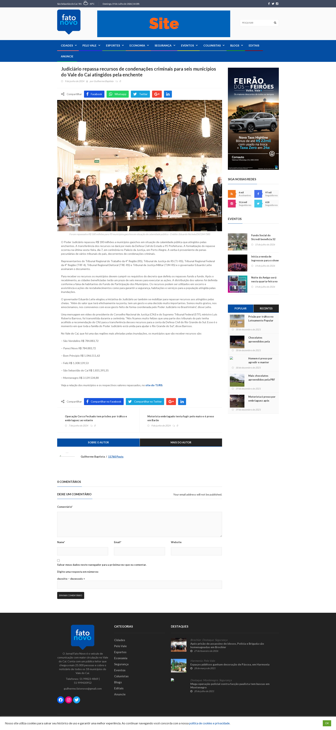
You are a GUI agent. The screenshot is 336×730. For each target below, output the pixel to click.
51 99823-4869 (89, 678)
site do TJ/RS (153, 385)
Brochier (195, 640)
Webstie (176, 542)
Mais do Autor (181, 442)
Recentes (266, 308)
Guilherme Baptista (103, 81)
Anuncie (67, 56)
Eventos (187, 45)
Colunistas (212, 45)
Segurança (163, 45)
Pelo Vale (89, 45)
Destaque (208, 640)
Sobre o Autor (98, 442)
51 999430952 (83, 682)
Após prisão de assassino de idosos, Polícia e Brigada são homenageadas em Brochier (227, 645)
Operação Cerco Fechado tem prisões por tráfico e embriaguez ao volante (96, 418)
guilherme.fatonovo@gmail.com (83, 688)
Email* (117, 542)
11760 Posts (115, 456)
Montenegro (210, 680)
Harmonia (196, 660)
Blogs (234, 45)
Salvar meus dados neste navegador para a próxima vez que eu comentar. (101, 564)
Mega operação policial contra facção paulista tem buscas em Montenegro (230, 685)
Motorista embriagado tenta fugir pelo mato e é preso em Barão (180, 418)
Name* (61, 542)
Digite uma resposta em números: (78, 571)
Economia (137, 45)
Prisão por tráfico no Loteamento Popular (260, 318)
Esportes (113, 45)
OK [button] (327, 723)
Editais (254, 45)
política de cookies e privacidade (209, 723)
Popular (240, 308)
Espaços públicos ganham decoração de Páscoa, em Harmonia (230, 664)
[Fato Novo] (68, 22)
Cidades (67, 45)
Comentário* (65, 506)
